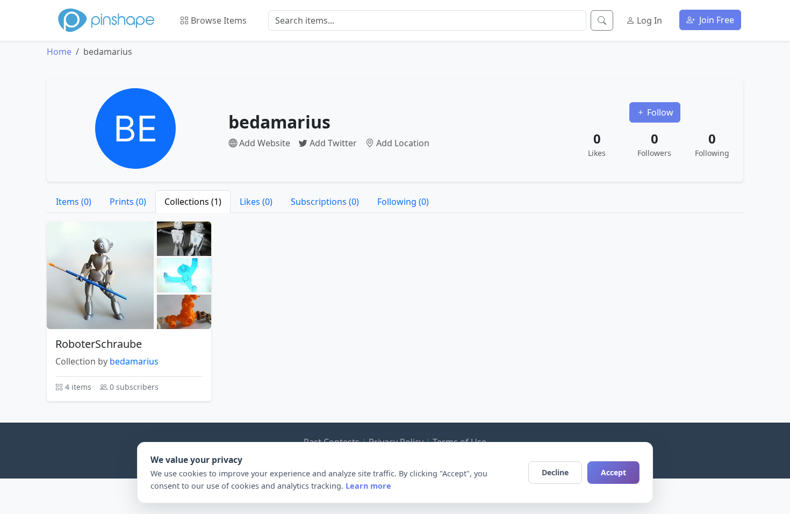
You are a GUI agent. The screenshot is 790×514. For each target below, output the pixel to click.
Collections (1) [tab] (192, 202)
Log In (648, 20)
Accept (613, 472)
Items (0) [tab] (73, 202)
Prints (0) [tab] (128, 202)
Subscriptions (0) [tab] (325, 202)
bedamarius (134, 361)
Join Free (715, 20)
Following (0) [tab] (403, 202)
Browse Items (218, 20)
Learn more (368, 486)
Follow (659, 112)
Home (59, 52)
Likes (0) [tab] (256, 202)
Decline (555, 472)
